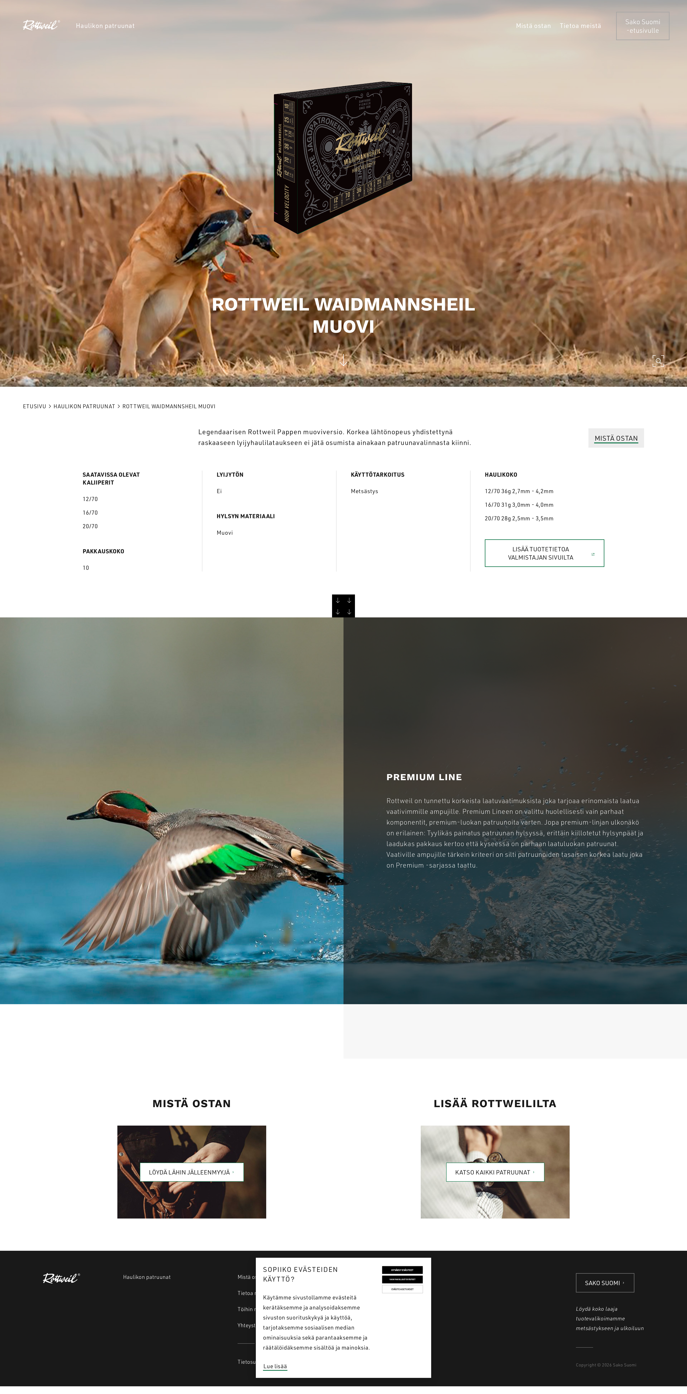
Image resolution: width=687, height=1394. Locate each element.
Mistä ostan (252, 1276)
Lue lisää (275, 1366)
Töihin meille (253, 1309)
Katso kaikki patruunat (492, 1172)
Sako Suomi (602, 1283)
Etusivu (34, 406)
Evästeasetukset (402, 1289)
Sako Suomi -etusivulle (642, 25)
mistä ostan (616, 438)
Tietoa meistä (254, 1293)
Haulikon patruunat (84, 406)
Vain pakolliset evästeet (402, 1279)
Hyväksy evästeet (402, 1270)
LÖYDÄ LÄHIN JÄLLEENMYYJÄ (189, 1172)
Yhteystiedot (253, 1325)
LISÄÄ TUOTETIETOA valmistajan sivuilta (540, 553)
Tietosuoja (251, 1361)
